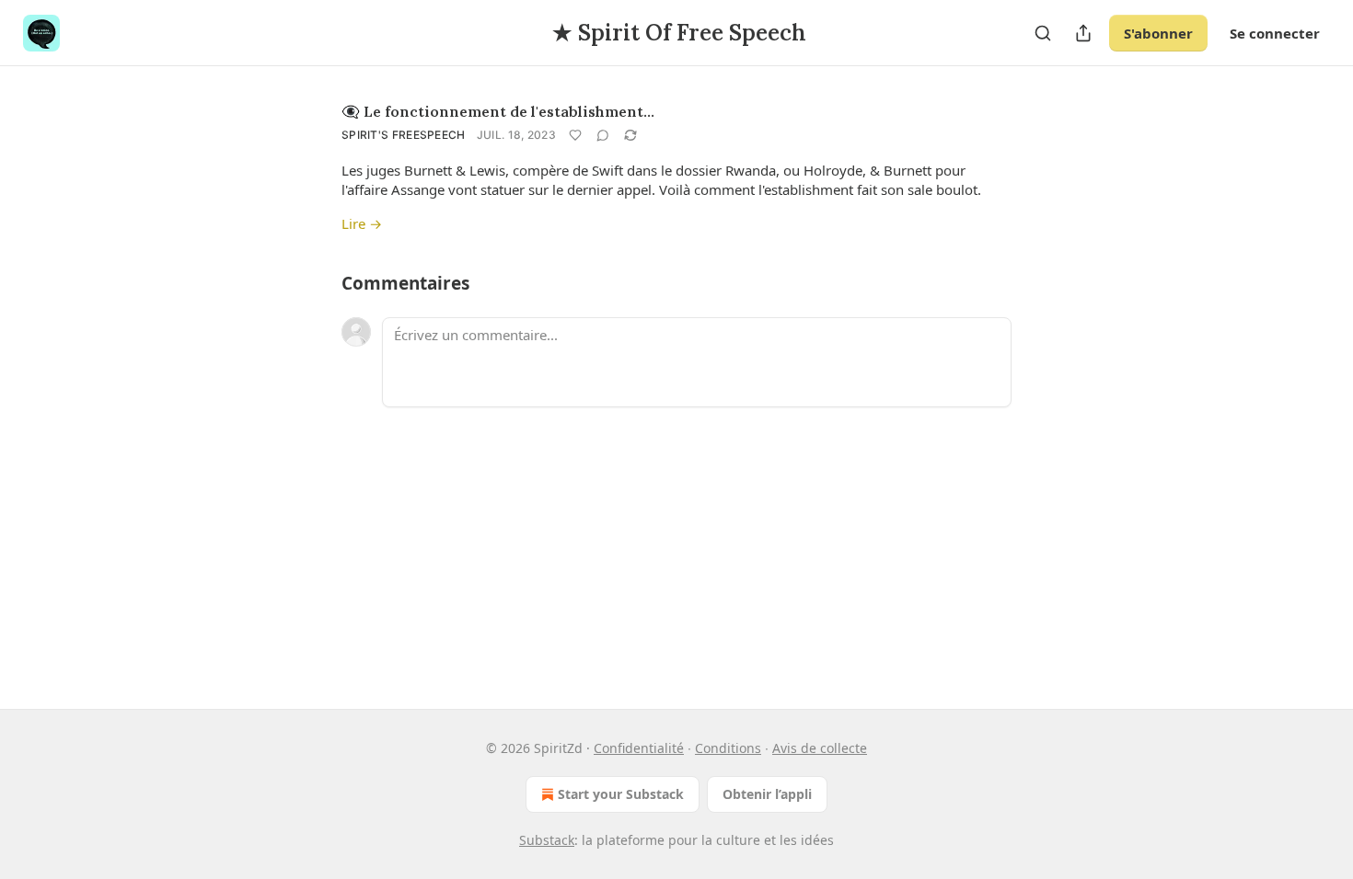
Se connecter (1275, 33)
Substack (546, 840)
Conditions (728, 748)
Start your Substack (621, 794)
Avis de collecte (819, 748)
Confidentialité (639, 748)
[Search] (1042, 33)
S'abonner (1158, 33)
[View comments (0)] (603, 135)
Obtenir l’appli (767, 794)
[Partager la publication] (1083, 33)
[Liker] (575, 135)
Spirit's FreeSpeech (403, 135)
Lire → (361, 223)
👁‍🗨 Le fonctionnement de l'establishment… (497, 111)
